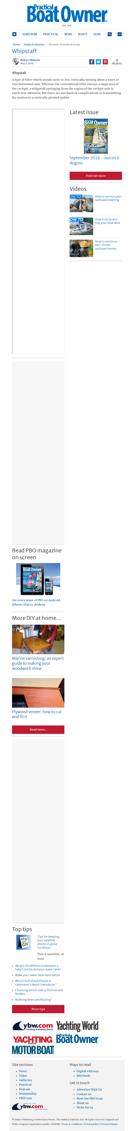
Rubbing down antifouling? (33, 999)
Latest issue (84, 112)
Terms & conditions (71, 1124)
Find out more (96, 175)
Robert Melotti (30, 60)
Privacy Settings (109, 1124)
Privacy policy (91, 1124)
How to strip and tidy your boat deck (107, 221)
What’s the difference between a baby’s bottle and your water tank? (38, 967)
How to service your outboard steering (108, 198)
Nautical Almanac (34, 44)
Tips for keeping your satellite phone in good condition (48, 942)
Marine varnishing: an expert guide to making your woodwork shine (38, 663)
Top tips (22, 929)
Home (16, 44)
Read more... (38, 729)
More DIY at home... (36, 618)
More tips (38, 1009)
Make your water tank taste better (37, 975)
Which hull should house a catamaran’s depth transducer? (35, 982)
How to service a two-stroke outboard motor (106, 245)
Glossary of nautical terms (64, 44)
